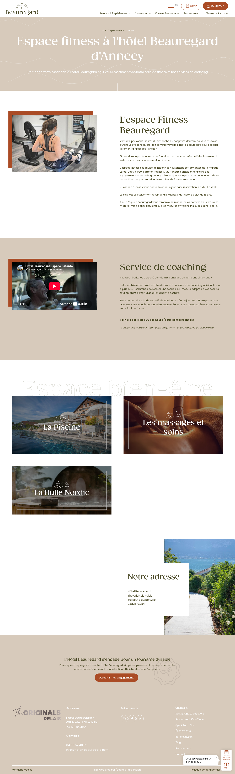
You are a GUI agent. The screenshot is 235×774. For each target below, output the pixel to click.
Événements (183, 731)
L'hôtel (103, 30)
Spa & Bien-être (117, 30)
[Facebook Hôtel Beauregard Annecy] (132, 718)
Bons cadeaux (184, 736)
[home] (22, 9)
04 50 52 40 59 (76, 745)
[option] (176, 5)
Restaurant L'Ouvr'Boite (189, 719)
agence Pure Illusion (129, 769)
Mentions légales (22, 769)
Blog (178, 742)
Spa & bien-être (184, 725)
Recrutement (183, 748)
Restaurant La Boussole (189, 713)
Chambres (181, 707)
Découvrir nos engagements (116, 677)
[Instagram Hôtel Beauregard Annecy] (124, 718)
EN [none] (176, 4)
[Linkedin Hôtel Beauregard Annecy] (140, 718)
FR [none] (171, 4)
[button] (114, 13)
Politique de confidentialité (207, 769)
